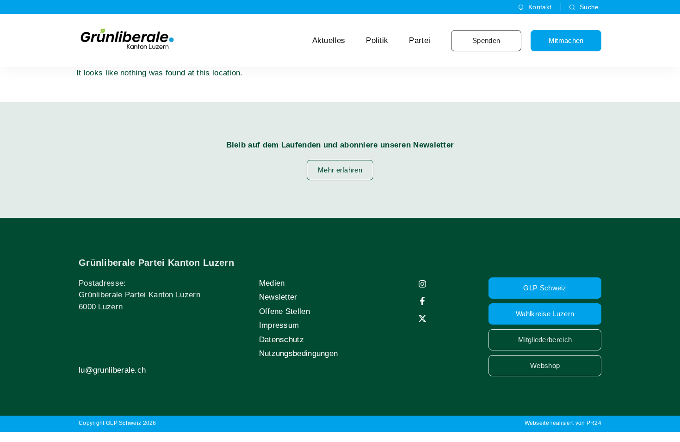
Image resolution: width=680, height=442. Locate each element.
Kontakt (539, 7)
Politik (377, 40)
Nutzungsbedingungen (298, 353)
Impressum (279, 325)
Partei (419, 40)
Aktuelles (329, 40)
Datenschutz (281, 339)
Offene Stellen (284, 311)
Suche (589, 7)
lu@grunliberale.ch (112, 370)
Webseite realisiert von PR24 (563, 423)
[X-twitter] (422, 318)
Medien (272, 283)
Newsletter (278, 297)
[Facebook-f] (422, 301)
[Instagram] (422, 283)
